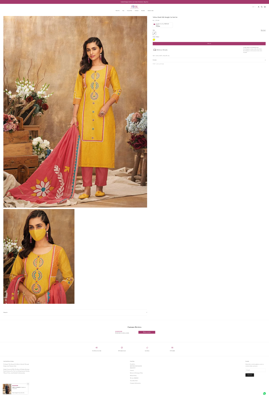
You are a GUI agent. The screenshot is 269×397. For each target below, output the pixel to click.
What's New (118, 10)
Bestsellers (143, 10)
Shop (123, 10)
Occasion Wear (129, 10)
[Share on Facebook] (157, 64)
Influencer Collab (150, 10)
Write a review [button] (147, 332)
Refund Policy (133, 375)
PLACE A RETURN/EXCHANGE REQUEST (136, 366)
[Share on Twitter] (159, 64)
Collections (136, 10)
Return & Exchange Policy (136, 373)
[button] (28, 384)
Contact (132, 370)
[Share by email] (163, 64)
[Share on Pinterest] (161, 64)
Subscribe (249, 374)
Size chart (263, 30)
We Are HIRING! (134, 378)
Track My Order (134, 380)
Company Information (135, 383)
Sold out (209, 43)
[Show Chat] (265, 393)
